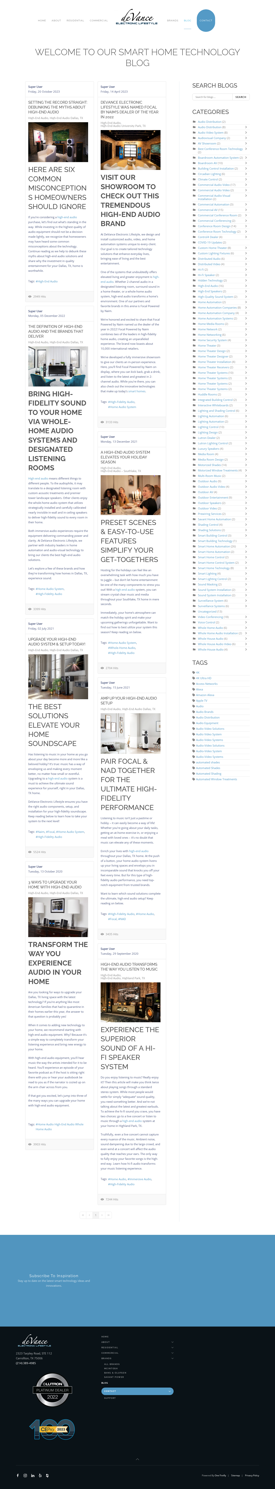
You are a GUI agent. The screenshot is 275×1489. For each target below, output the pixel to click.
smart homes (136, 391)
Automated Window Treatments (216, 779)
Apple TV (201, 700)
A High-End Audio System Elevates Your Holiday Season (125, 457)
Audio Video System (211, 132)
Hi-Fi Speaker (206, 275)
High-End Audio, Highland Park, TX (123, 978)
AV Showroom (207, 143)
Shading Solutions (209, 530)
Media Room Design (211, 459)
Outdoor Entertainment (213, 497)
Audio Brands (204, 712)
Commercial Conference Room (217, 215)
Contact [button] (206, 20)
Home (42, 20)
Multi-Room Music (209, 476)
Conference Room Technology (217, 231)
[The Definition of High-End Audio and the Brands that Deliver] (58, 366)
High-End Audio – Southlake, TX (121, 470)
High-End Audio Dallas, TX (66, 117)
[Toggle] (247, 127)
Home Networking (210, 335)
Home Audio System (123, 407)
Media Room (206, 454)
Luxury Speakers (208, 448)
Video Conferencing (210, 617)
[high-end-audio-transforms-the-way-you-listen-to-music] (131, 1002)
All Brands (112, 1364)
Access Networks (207, 684)
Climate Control (208, 179)
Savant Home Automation (215, 519)
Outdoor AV (205, 492)
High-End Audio (38, 117)
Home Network (208, 329)
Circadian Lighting (209, 174)
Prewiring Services (209, 514)
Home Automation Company (216, 313)
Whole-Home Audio (122, 648)
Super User (35, 87)
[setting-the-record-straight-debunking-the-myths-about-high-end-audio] (58, 142)
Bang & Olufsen (115, 1373)
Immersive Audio (140, 1179)
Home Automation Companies (218, 307)
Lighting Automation (211, 416)
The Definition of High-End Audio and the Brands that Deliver (55, 331)
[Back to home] (137, 17)
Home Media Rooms (211, 324)
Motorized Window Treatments (218, 470)
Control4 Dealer (208, 237)
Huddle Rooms (208, 394)
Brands (106, 1358)
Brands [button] (172, 20)
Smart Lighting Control (212, 579)
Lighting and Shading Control (216, 410)
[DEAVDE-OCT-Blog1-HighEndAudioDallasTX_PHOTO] (58, 917)
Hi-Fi (201, 269)
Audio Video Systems (209, 740)
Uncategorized (207, 611)
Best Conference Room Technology (220, 149)
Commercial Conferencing (214, 221)
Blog (187, 20)
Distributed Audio (209, 259)
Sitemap (235, 1475)
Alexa (199, 689)
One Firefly (220, 1475)
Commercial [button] (99, 20)
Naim (41, 832)
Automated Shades (208, 768)
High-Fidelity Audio (122, 402)
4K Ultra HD (203, 678)
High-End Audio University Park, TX (123, 125)
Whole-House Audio (211, 649)
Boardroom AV (208, 163)
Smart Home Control (211, 557)
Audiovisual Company (212, 138)
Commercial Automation (213, 204)
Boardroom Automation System (218, 157)
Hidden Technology (210, 280)
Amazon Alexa (205, 695)
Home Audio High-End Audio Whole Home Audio (59, 1126)
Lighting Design (208, 432)
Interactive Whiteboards (213, 405)
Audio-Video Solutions (210, 745)
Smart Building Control (212, 535)
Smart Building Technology (215, 541)
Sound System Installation (214, 590)
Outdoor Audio (208, 481)
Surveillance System (211, 600)
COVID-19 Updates (210, 242)
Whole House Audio (210, 638)
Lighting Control (208, 427)
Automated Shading (208, 773)
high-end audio (67, 217)
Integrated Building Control (215, 400)
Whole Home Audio (210, 628)
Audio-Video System (209, 751)
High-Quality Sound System (215, 297)
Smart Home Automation (214, 546)
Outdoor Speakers (209, 503)
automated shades (208, 762)
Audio (200, 706)
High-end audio (38, 478)
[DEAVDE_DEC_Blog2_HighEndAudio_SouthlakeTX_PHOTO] (131, 495)
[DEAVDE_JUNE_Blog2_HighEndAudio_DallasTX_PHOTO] (131, 733)
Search (241, 97)
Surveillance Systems (212, 606)
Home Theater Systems (213, 372)
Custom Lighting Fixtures (214, 253)
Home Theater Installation (214, 362)
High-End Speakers (210, 291)
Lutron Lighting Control (213, 443)
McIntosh (111, 1368)
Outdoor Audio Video (211, 486)
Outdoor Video (207, 508)
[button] (137, 1459)
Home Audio (146, 914)
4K (197, 672)
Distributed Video (209, 264)
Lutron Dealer (207, 438)
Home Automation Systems (215, 318)
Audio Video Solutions (210, 728)
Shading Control (208, 524)
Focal (51, 832)
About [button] (56, 20)
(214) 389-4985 (26, 1363)
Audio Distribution (209, 122)
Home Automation (210, 302)
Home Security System (212, 340)
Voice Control (206, 622)
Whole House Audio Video (214, 644)
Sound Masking (208, 584)
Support (110, 1398)
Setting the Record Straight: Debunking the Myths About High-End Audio (57, 107)
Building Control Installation (216, 168)
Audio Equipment (207, 723)
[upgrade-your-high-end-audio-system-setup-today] (58, 676)
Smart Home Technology (214, 568)
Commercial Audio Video (214, 185)
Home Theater (207, 345)
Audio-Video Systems (209, 757)
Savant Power (114, 1377)
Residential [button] (75, 20)
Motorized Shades (209, 465)
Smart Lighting (207, 573)
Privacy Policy (252, 1475)
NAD (123, 919)
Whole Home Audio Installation (218, 633)
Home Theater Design (212, 351)
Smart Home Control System (216, 562)
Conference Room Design (214, 226)
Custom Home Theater (213, 248)
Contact (110, 1391)
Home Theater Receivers (213, 367)
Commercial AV (208, 210)
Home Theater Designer (213, 356)
